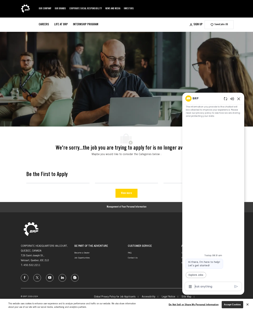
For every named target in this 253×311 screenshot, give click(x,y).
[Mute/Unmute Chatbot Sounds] (232, 98)
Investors (129, 9)
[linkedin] (62, 278)
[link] (31, 229)
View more (126, 193)
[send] (236, 286)
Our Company (45, 9)
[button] (196, 24)
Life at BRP (61, 24)
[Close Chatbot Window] (238, 98)
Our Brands (60, 9)
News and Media (112, 9)
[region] (213, 192)
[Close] (247, 304)
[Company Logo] (25, 9)
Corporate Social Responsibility (85, 9)
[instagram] (50, 278)
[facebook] (24, 278)
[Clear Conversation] (225, 98)
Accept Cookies (232, 304)
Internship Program (85, 24)
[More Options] (190, 287)
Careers (44, 24)
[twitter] (37, 278)
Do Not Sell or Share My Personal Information (194, 304)
